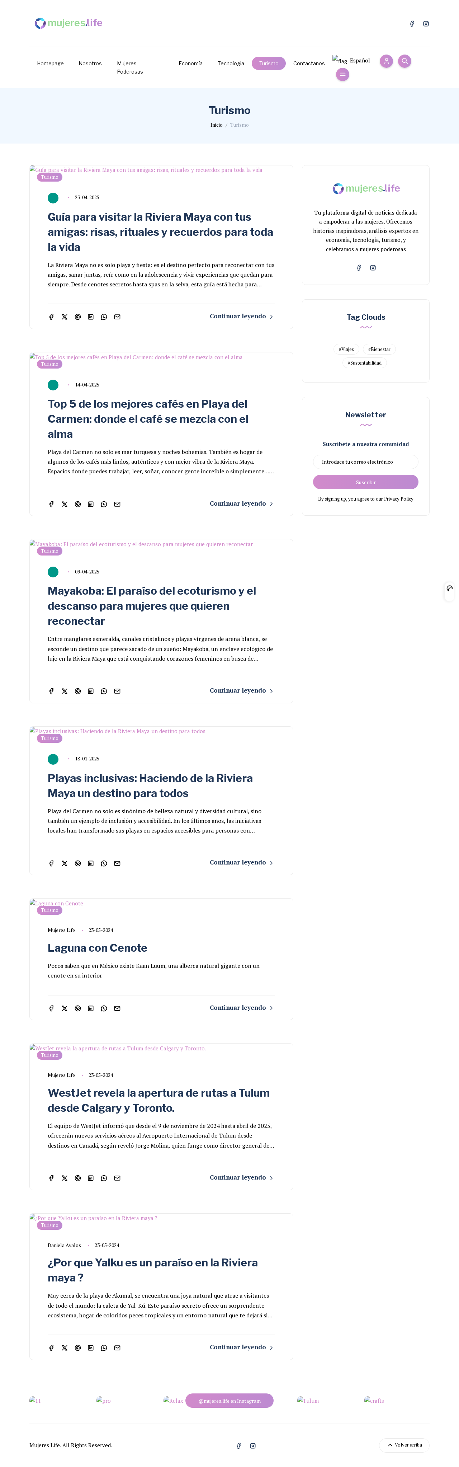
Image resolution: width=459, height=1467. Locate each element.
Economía (191, 63)
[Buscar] (404, 61)
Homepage (50, 63)
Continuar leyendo (239, 316)
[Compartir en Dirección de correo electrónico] (117, 316)
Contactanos (309, 63)
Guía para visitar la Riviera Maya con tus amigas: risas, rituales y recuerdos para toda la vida (160, 231)
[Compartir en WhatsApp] (104, 316)
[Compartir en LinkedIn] (90, 316)
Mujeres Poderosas (130, 67)
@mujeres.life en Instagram (229, 1400)
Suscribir (366, 482)
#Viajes (346, 349)
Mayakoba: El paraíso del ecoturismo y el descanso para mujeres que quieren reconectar (152, 605)
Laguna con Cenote (97, 947)
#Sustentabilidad (365, 363)
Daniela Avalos (64, 1245)
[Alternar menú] (342, 74)
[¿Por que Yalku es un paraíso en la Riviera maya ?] (161, 1218)
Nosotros (90, 63)
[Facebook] (411, 23)
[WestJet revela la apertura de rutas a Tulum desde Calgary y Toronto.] (161, 1048)
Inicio (216, 124)
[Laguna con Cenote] (161, 903)
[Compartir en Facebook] (51, 316)
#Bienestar (379, 349)
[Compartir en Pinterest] (77, 316)
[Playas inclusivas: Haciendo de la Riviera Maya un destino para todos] (161, 731)
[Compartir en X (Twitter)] (64, 316)
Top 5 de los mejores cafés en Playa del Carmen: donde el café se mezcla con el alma (148, 418)
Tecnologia (231, 63)
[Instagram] (426, 23)
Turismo (269, 63)
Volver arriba (408, 1445)
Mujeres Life (61, 930)
